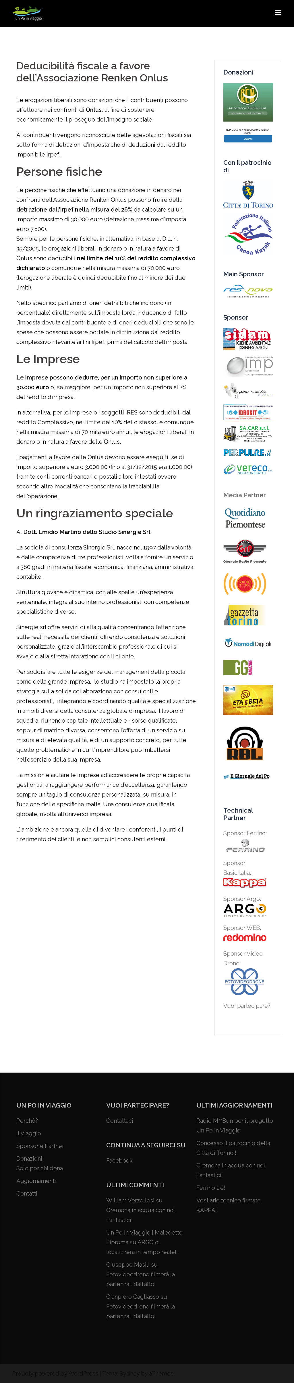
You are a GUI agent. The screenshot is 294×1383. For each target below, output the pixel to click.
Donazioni (29, 1158)
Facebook (119, 1160)
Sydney (130, 1373)
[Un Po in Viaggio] (28, 13)
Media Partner (244, 495)
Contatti (26, 1193)
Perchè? (27, 1120)
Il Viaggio (28, 1133)
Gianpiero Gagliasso (132, 1296)
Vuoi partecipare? (246, 1005)
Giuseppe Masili (128, 1264)
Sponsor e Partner (40, 1146)
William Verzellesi (130, 1200)
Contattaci (119, 1120)
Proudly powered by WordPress (55, 1373)
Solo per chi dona (39, 1168)
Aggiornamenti (36, 1180)
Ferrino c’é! (210, 1187)
